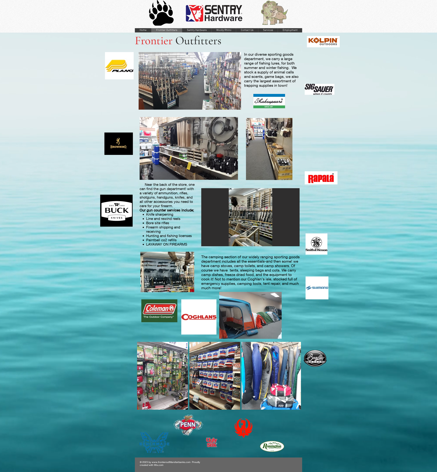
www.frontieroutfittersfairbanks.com (171, 462)
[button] (189, 148)
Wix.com (158, 464)
